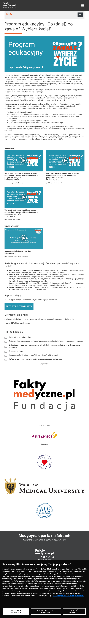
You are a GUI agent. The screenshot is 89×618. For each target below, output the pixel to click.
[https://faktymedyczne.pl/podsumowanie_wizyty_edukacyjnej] (19, 306)
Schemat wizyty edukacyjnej (20, 337)
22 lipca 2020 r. (11, 216)
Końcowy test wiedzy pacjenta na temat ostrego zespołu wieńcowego (35, 359)
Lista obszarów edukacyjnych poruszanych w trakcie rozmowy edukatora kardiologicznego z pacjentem (44, 346)
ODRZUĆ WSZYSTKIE (74, 611)
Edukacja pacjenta (16, 351)
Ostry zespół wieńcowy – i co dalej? (18, 251)
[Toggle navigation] (82, 5)
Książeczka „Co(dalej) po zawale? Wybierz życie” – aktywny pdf (33, 355)
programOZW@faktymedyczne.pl (17, 323)
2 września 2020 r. (12, 180)
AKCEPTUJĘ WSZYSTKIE (16, 611)
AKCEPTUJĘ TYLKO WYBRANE (45, 611)
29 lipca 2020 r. (52, 180)
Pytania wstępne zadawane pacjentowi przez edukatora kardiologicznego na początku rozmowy (46, 341)
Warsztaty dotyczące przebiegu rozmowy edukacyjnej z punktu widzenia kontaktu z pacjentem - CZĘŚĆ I (62, 175)
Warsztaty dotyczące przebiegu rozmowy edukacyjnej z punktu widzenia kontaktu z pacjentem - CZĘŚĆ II (21, 175)
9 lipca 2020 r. (10, 253)
